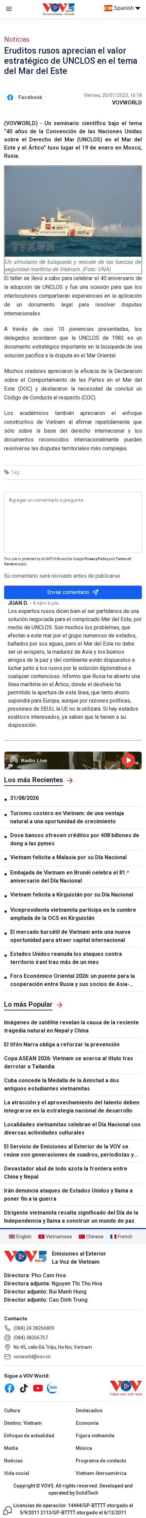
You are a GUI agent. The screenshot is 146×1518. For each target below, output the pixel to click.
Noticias (17, 39)
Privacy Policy (96, 559)
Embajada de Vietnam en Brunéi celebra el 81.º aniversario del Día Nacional (69, 876)
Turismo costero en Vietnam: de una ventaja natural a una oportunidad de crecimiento (67, 817)
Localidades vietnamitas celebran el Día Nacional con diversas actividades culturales (72, 1128)
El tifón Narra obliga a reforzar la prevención (62, 1044)
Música (84, 1448)
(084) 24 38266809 (34, 1328)
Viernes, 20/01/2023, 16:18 (113, 95)
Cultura (12, 1410)
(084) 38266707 (31, 1337)
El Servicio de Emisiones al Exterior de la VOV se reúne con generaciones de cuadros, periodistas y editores (69, 1151)
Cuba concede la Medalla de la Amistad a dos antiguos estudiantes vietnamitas (61, 1084)
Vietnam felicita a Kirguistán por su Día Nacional (71, 894)
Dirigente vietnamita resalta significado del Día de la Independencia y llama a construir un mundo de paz (71, 1216)
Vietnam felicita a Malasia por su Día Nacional (68, 857)
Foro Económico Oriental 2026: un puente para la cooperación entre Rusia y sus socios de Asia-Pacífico (72, 980)
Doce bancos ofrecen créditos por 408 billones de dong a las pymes (74, 839)
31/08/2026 (24, 798)
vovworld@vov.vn (32, 1356)
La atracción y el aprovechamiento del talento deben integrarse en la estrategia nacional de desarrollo (71, 1106)
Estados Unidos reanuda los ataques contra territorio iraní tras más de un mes (66, 958)
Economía (87, 1423)
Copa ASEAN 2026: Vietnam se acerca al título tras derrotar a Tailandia (68, 1062)
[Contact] (7, 1510)
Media (11, 1448)
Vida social (16, 1473)
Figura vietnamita (95, 1435)
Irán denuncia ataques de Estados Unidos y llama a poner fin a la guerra (68, 1194)
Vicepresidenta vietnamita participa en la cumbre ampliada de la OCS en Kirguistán (73, 914)
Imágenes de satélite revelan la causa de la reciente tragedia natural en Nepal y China (71, 1026)
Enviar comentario (68, 592)
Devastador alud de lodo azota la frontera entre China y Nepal (65, 1172)
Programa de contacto (101, 1460)
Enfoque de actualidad (29, 1435)
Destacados (89, 1410)
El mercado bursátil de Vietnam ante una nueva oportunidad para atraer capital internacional (70, 936)
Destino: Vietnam (23, 1423)
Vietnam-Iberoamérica (101, 1473)
